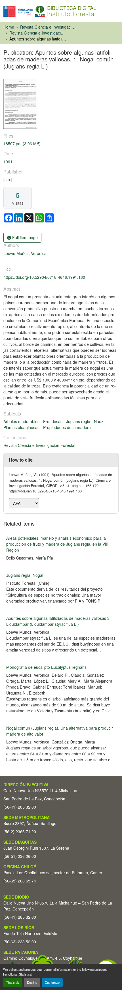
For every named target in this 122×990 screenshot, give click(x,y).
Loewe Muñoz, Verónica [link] (25, 253)
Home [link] (8, 27)
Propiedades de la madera (67, 427)
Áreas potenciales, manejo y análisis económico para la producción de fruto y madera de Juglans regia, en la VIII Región (57, 544)
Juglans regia (78, 421)
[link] (61, 144)
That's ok (12, 982)
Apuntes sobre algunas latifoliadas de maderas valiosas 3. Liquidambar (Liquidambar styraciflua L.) (58, 621)
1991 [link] (7, 161)
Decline (32, 982)
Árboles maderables (22, 421)
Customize (52, 982)
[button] (49, 11)
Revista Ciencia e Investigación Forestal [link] (37, 33)
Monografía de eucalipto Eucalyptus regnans (46, 667)
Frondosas (53, 421)
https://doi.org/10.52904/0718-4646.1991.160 (44, 277)
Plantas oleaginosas (22, 427)
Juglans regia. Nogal (24, 575)
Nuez (99, 421)
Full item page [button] (24, 237)
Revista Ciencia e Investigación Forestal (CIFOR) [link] (48, 27)
